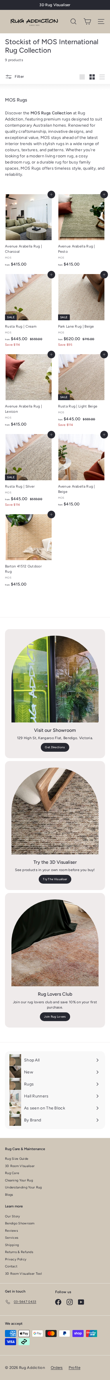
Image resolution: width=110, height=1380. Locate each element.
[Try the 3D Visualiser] (55, 811)
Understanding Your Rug (23, 1187)
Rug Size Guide (16, 1159)
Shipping (12, 1245)
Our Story (12, 1216)
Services (11, 1238)
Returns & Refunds (19, 1252)
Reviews (11, 1231)
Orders (57, 1367)
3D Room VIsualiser (20, 1166)
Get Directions (55, 747)
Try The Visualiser (55, 879)
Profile (74, 1367)
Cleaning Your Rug (19, 1180)
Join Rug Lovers (55, 1016)
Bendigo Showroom (20, 1223)
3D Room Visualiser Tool (23, 1274)
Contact (11, 1266)
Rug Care (12, 1173)
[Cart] (87, 21)
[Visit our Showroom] (55, 679)
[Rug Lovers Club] (55, 942)
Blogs (9, 1195)
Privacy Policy (15, 1259)
